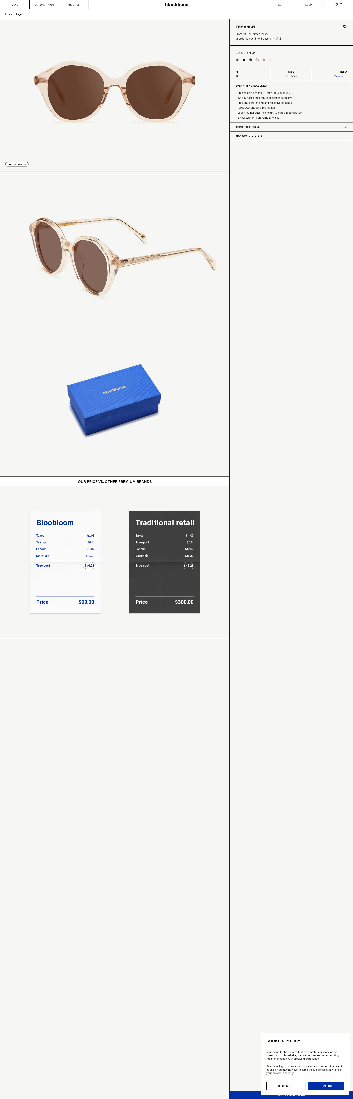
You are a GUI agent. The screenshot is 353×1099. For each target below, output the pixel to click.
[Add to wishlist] (345, 27)
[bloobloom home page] (176, 4)
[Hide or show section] (345, 136)
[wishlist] (336, 4)
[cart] (341, 4)
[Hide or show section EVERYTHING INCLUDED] (345, 85)
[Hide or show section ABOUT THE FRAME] (345, 127)
